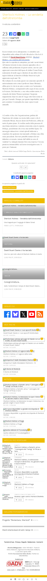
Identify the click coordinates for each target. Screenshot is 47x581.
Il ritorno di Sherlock (10, 372)
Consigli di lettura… (12, 282)
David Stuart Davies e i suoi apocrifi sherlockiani (20, 333)
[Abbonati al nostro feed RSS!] (40, 314)
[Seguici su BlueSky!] (15, 314)
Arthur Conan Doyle (31, 8)
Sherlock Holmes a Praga (12, 424)
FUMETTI (17, 445)
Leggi (20, 454)
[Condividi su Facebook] (11, 34)
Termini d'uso (9, 542)
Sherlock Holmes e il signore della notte (17, 354)
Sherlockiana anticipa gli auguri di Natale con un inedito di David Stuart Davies (23, 344)
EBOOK (7, 276)
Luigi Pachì (14, 38)
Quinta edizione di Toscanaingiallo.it (16, 433)
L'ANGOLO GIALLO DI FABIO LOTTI (19, 212)
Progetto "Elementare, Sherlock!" (16, 520)
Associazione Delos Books (22, 554)
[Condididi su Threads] (19, 34)
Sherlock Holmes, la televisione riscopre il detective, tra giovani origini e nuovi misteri (23, 402)
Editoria (11, 159)
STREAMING (18, 457)
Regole (24, 542)
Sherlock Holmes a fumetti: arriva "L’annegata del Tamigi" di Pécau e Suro (21, 390)
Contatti (39, 542)
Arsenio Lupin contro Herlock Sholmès (29, 496)
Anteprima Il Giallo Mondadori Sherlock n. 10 (19, 363)
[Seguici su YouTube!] (31, 314)
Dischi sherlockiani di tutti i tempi (16, 530)
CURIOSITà (17, 482)
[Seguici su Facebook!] (7, 314)
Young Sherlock (6, 8)
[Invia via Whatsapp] (23, 34)
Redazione (32, 542)
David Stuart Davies (18, 57)
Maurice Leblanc (18, 8)
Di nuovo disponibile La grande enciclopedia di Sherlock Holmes (23, 414)
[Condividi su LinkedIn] (27, 34)
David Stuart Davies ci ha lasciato (18, 250)
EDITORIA (8, 244)
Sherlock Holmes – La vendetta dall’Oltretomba (18, 191)
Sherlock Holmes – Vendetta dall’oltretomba (22, 218)
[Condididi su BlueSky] (15, 34)
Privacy (18, 542)
